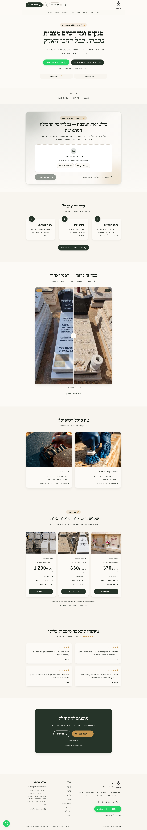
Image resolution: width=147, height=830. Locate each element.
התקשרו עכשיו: (86, 62)
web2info (63, 98)
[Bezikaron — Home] (118, 5)
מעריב (76, 98)
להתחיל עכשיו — (72, 247)
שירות (98, 12)
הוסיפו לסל (105, 591)
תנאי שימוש (55, 826)
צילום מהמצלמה (64, 166)
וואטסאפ (60, 733)
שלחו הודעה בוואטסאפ (54, 62)
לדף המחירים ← (73, 740)
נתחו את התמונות (44, 177)
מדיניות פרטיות (65, 826)
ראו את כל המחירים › (66, 605)
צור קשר (50, 12)
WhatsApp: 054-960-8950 (106, 809)
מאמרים (57, 12)
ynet (86, 98)
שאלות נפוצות (65, 12)
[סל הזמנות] (45, 4)
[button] (73, 158)
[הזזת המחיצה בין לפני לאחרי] (73, 336)
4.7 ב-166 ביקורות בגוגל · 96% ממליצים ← (73, 636)
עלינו (73, 12)
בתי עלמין (85, 12)
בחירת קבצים (81, 166)
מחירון (92, 12)
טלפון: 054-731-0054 (108, 802)
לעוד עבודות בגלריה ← (73, 394)
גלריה (78, 12)
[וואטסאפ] (6, 823)
